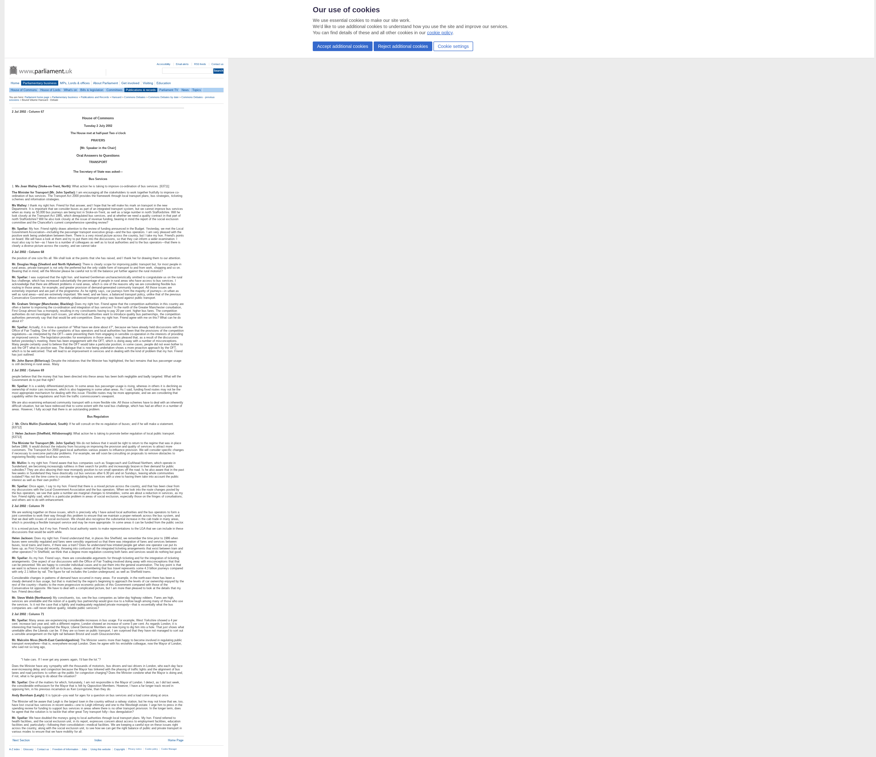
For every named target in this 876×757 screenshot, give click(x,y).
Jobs (84, 749)
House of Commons (24, 90)
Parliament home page (37, 97)
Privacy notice (135, 749)
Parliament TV (168, 90)
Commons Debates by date (163, 97)
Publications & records (141, 90)
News (185, 90)
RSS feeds (200, 64)
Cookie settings (453, 46)
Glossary (28, 749)
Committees (115, 90)
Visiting (148, 83)
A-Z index (14, 749)
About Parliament (105, 83)
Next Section (21, 740)
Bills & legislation (91, 90)
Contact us (217, 64)
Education (163, 83)
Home (15, 83)
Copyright (119, 749)
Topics (196, 90)
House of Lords (50, 90)
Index (98, 740)
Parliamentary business (40, 83)
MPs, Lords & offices (75, 83)
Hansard (116, 97)
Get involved (130, 83)
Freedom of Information (65, 749)
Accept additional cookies (342, 46)
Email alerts (182, 64)
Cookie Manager (169, 749)
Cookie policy (151, 749)
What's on (70, 90)
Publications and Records (95, 97)
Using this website (101, 749)
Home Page (175, 740)
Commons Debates (135, 97)
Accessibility (163, 64)
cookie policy (440, 32)
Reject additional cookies (403, 46)
